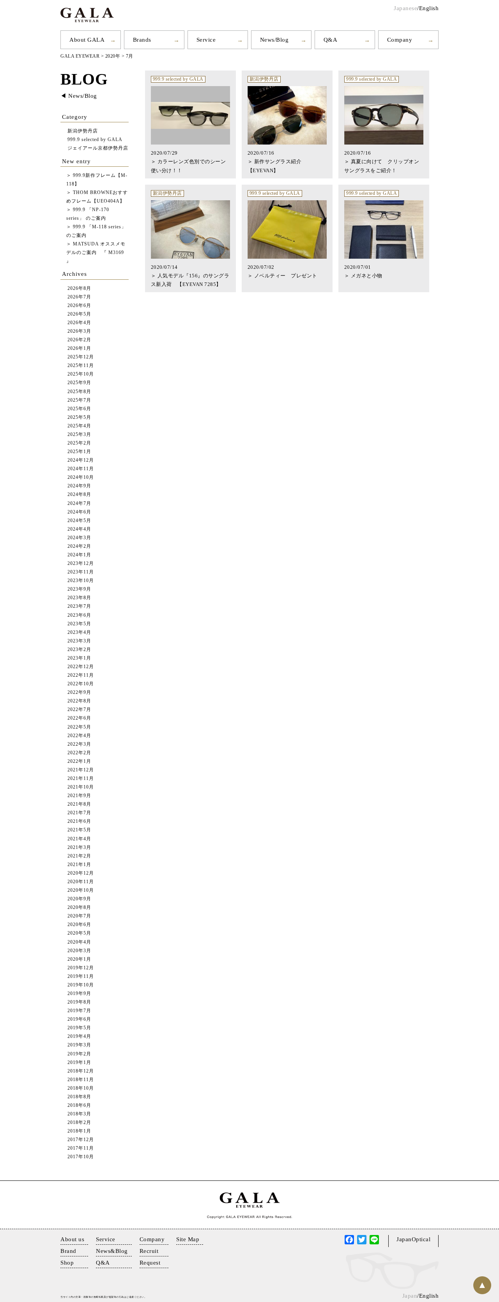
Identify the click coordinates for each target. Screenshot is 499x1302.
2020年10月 (80, 890)
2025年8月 (79, 391)
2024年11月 (80, 468)
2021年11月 (80, 778)
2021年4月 (79, 839)
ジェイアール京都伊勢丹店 (97, 148)
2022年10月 (80, 683)
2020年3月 (79, 950)
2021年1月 (79, 864)
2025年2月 (79, 443)
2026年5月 (79, 314)
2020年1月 (79, 959)
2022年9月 (79, 692)
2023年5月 (79, 623)
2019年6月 (79, 1019)
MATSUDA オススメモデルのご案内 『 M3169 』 (96, 253)
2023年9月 (79, 589)
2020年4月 (79, 942)
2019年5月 (79, 1027)
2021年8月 (79, 804)
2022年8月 (79, 701)
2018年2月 (79, 1122)
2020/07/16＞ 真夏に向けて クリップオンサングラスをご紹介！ (381, 161)
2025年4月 (79, 426)
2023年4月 (79, 632)
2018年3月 (79, 1114)
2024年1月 (79, 554)
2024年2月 (79, 546)
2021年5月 (79, 830)
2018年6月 (79, 1105)
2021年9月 (79, 795)
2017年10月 (80, 1156)
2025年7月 (79, 400)
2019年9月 (79, 993)
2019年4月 (79, 1036)
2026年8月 (79, 288)
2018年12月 (80, 1071)
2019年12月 (80, 967)
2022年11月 (80, 675)
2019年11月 (80, 976)
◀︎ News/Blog (78, 96)
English (429, 8)
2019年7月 (79, 1010)
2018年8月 (79, 1096)
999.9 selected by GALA (178, 79)
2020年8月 (79, 907)
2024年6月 (79, 512)
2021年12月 (80, 770)
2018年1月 (79, 1131)
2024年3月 (79, 537)
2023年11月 (80, 572)
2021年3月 (79, 847)
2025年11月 (80, 365)
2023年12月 (80, 563)
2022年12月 (80, 666)
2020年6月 (79, 924)
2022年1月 (79, 761)
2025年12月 (80, 357)
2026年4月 (79, 322)
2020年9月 (79, 899)
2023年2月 (79, 649)
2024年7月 (79, 503)
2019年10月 (80, 985)
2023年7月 (79, 606)
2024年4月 (79, 529)
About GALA (86, 40)
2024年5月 (79, 520)
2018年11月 (80, 1079)
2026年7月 (79, 297)
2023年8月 (79, 597)
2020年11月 (80, 881)
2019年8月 (79, 1002)
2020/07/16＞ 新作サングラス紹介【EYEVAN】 (275, 161)
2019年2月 (79, 1054)
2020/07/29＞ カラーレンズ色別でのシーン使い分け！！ (188, 161)
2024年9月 (79, 486)
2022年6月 (79, 718)
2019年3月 (79, 1045)
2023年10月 (80, 580)
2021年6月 (79, 821)
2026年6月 (79, 305)
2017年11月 (80, 1148)
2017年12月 (80, 1139)
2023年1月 (79, 658)
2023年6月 (79, 615)
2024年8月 (79, 494)
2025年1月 (79, 451)
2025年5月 (79, 417)
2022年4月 (79, 735)
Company (399, 40)
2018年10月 (80, 1088)
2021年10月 (80, 787)
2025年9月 (79, 382)
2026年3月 (79, 331)
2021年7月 (79, 812)
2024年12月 (80, 460)
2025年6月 (79, 408)
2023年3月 (79, 641)
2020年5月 (79, 933)
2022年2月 (79, 752)
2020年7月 (79, 916)
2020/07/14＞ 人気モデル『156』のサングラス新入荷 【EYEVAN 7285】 (190, 275)
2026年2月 (79, 339)
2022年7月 (79, 709)
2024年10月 (80, 477)
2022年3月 (79, 744)
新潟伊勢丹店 (264, 79)
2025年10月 (80, 374)
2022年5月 (79, 727)
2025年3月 (79, 434)
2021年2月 (79, 856)
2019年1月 (79, 1062)
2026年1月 (79, 348)
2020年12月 (80, 873)
